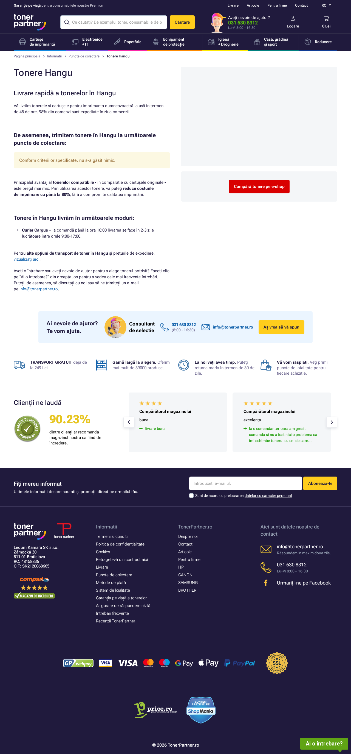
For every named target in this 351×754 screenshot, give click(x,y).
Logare (293, 26)
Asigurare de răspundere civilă (123, 605)
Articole (253, 5)
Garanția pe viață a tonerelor (121, 598)
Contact (301, 5)
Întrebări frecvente (112, 613)
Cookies (103, 551)
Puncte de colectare (84, 56)
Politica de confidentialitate (120, 544)
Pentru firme (277, 5)
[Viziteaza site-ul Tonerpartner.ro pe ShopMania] (201, 711)
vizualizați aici (26, 259)
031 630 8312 (243, 23)
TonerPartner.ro (195, 527)
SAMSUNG (188, 582)
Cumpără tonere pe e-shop (259, 186)
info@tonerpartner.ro (38, 288)
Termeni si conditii (112, 536)
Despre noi (187, 536)
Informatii (54, 56)
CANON (185, 574)
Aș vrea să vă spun (281, 327)
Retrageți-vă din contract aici (122, 559)
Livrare (233, 5)
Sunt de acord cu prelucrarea (243, 495)
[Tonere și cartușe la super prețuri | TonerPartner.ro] (30, 22)
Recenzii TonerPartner (115, 621)
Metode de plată (111, 582)
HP (181, 567)
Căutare (182, 22)
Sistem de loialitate (113, 590)
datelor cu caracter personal (268, 495)
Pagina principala (27, 56)
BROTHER (187, 590)
